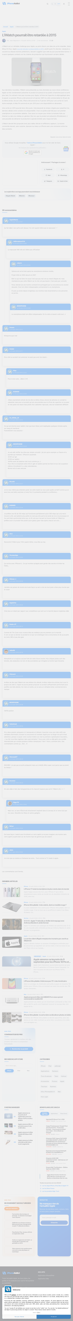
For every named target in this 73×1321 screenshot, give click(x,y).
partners (13, 1295)
